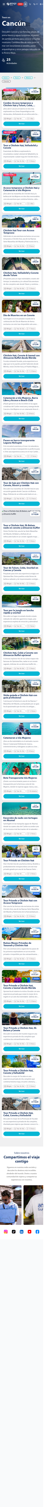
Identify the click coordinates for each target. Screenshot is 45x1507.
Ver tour (21, 124)
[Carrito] (30, 4)
